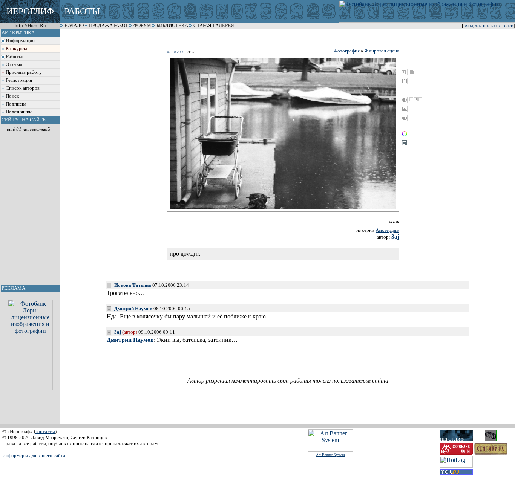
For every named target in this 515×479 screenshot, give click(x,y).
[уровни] (405, 109)
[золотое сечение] (412, 72)
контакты (45, 431)
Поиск (12, 96)
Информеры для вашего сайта (33, 455)
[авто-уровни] (405, 118)
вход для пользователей (488, 25)
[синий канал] (420, 99)
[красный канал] (411, 99)
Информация (20, 40)
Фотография (347, 51)
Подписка (16, 104)
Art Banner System (330, 455)
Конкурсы (16, 48)
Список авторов (23, 88)
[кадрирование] (405, 72)
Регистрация (19, 80)
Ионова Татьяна (132, 285)
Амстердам (387, 230)
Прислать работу (24, 72)
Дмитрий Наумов (133, 308)
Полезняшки (19, 112)
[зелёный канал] (416, 99)
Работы (14, 56)
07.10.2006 (175, 52)
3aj (395, 236)
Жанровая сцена (382, 51)
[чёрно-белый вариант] (405, 100)
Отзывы (14, 64)
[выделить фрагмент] (405, 81)
